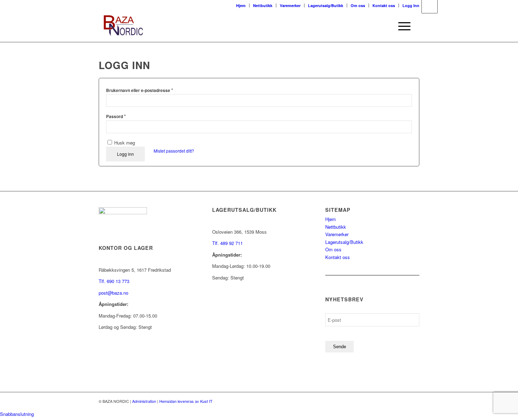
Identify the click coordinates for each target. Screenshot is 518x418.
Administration (144, 401)
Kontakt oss (383, 5)
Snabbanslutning (17, 414)
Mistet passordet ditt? (174, 151)
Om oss (358, 5)
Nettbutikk (262, 5)
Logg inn (125, 154)
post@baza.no (113, 292)
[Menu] (402, 26)
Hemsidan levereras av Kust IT (185, 401)
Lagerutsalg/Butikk (325, 5)
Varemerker (290, 5)
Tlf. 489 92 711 (227, 243)
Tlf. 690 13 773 (114, 281)
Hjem (241, 5)
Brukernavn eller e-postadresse (139, 90)
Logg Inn (410, 5)
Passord (116, 116)
